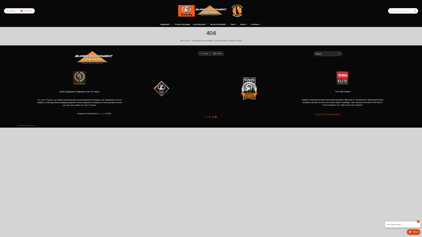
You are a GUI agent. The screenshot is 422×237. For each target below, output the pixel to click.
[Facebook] (206, 116)
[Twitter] (209, 116)
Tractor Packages (182, 24)
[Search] (339, 54)
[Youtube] (216, 116)
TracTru (102, 113)
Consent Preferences (26, 125)
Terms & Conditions (334, 114)
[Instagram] (212, 116)
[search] (415, 10)
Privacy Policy (320, 114)
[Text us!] (413, 232)
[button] (11, 11)
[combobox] (403, 10)
